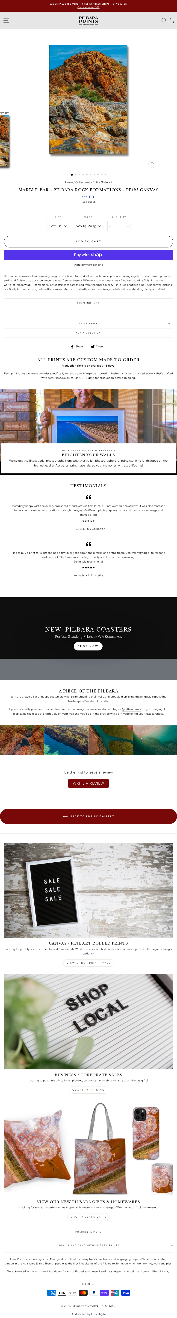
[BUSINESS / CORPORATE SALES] (88, 1021)
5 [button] (87, 175)
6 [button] (91, 175)
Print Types (88, 323)
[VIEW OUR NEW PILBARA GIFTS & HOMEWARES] (88, 1148)
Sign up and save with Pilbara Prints (88, 1245)
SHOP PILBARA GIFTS (88, 1216)
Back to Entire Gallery (91, 816)
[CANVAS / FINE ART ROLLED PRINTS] (88, 890)
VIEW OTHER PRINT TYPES (89, 962)
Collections (82, 182)
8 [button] (98, 175)
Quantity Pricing (88, 1089)
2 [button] (76, 175)
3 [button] (80, 175)
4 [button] (84, 175)
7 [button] (95, 175)
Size (58, 217)
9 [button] (102, 175)
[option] (88, 5)
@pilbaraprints (131, 709)
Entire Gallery (101, 182)
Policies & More (88, 1232)
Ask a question (88, 333)
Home (69, 182)
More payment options (88, 264)
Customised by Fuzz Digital (88, 1314)
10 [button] (106, 175)
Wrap (88, 217)
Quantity (119, 217)
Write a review (88, 783)
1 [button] (72, 175)
